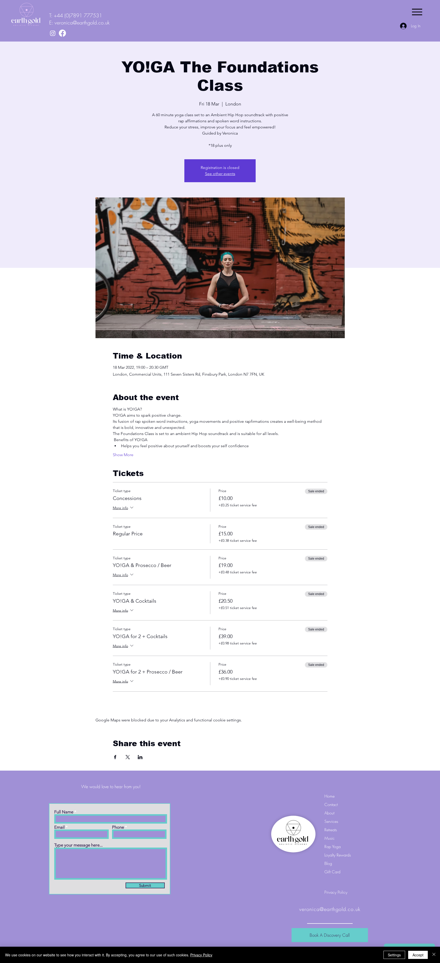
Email (59, 827)
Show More (123, 454)
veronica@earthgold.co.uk (82, 22)
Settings (394, 954)
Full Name (63, 812)
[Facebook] (62, 33)
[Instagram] (52, 33)
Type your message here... (78, 845)
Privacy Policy (201, 954)
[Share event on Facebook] (115, 757)
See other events (220, 173)
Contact (331, 804)
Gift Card (332, 872)
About (329, 813)
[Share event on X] (127, 757)
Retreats (330, 830)
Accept (418, 954)
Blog (328, 863)
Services (331, 821)
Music (329, 838)
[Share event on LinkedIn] (140, 757)
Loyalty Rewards (337, 855)
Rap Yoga (332, 846)
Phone (118, 827)
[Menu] (417, 12)
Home (329, 796)
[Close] (434, 955)
